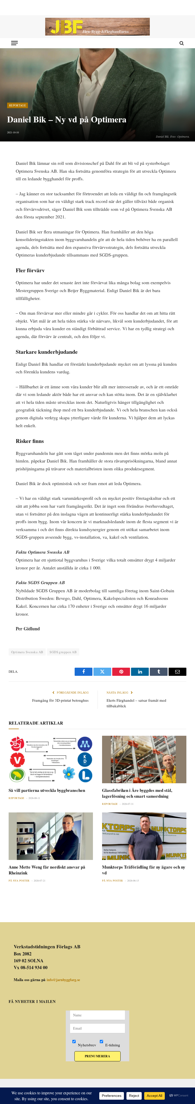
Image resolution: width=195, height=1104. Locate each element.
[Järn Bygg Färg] (97, 26)
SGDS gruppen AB (63, 652)
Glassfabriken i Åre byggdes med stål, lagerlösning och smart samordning (137, 793)
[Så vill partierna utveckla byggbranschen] (51, 759)
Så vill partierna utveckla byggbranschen (47, 790)
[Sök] (181, 43)
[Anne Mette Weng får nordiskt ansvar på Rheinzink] (51, 836)
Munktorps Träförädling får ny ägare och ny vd (143, 870)
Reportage (17, 105)
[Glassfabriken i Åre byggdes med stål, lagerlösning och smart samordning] (144, 759)
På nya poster (19, 880)
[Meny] (14, 43)
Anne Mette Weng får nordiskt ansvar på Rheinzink (47, 870)
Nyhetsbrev (86, 1044)
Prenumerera (97, 1056)
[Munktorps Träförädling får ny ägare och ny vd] (144, 836)
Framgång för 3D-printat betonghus (60, 700)
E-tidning (112, 1044)
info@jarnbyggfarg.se (63, 979)
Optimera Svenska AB (27, 652)
